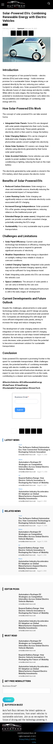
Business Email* (10, 686)
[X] (19, 33)
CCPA (34, 742)
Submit (20, 410)
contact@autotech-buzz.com (27, 454)
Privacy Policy (24, 739)
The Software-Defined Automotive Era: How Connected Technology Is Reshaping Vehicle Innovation (34, 449)
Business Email (22, 397)
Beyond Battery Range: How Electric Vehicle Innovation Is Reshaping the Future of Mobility (33, 480)
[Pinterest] (25, 33)
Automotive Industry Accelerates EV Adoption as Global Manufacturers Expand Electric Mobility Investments (33, 495)
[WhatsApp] (31, 33)
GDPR (33, 739)
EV (19, 475)
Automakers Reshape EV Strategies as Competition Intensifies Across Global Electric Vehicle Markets (34, 465)
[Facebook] (13, 33)
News (20, 459)
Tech (5, 25)
